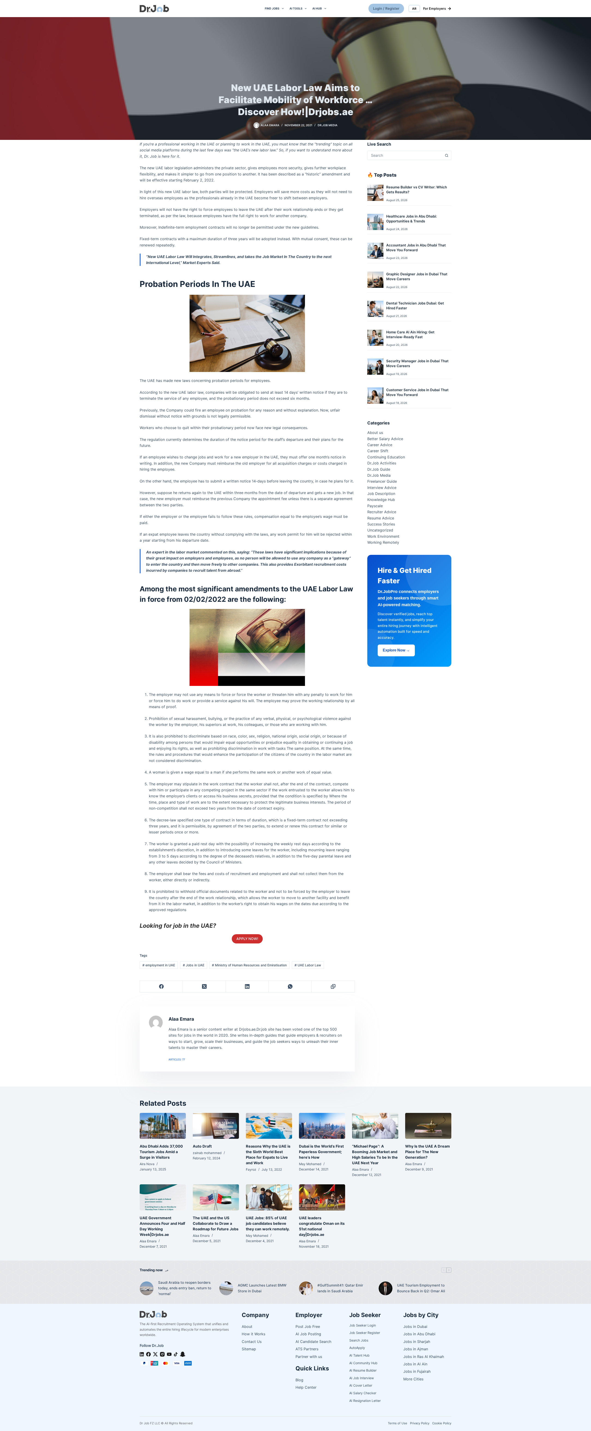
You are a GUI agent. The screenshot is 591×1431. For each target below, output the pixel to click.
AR (414, 8)
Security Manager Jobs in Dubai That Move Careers (417, 363)
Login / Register (386, 8)
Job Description (381, 493)
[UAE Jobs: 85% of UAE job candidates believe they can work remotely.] (269, 1197)
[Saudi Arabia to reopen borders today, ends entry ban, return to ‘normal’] (147, 1288)
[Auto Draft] (216, 1126)
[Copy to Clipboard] (333, 986)
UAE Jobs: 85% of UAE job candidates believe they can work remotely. (268, 1223)
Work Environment (383, 536)
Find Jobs (272, 8)
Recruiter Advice (381, 512)
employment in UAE (158, 965)
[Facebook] (161, 986)
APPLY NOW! (247, 939)
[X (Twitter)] (204, 986)
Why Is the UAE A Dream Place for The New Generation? (427, 1152)
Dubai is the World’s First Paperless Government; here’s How (321, 1152)
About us (375, 432)
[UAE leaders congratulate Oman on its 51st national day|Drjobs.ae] (322, 1197)
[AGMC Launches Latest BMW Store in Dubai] (226, 1288)
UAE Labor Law (308, 965)
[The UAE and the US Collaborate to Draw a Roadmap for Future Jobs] (216, 1197)
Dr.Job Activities (381, 463)
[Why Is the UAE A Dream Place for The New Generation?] (428, 1126)
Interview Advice (381, 487)
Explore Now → (396, 650)
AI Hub (317, 8)
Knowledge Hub (381, 499)
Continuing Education (386, 457)
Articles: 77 (177, 1059)
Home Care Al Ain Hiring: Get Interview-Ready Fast (410, 334)
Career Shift (377, 450)
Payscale (375, 506)
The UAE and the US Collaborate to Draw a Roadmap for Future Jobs (215, 1223)
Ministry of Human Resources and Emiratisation (249, 965)
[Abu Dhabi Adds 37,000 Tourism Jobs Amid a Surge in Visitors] (163, 1126)
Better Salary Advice (385, 438)
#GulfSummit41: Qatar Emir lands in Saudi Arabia (340, 1288)
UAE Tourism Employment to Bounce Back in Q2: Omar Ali (421, 1288)
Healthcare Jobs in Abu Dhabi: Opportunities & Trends (411, 218)
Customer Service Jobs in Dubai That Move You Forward (417, 392)
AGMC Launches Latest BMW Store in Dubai (262, 1288)
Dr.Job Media (328, 125)
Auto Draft (202, 1146)
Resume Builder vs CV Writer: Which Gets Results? (416, 189)
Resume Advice (380, 518)
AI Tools (295, 8)
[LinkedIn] (247, 986)
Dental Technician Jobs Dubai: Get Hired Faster (415, 305)
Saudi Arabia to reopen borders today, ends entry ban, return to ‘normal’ (184, 1288)
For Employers (437, 8)
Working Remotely (383, 542)
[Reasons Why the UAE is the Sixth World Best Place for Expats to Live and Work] (269, 1126)
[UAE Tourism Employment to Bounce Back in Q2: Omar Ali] (385, 1288)
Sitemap (249, 1349)
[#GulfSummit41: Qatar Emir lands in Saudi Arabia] (306, 1288)
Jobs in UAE (193, 965)
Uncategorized (380, 530)
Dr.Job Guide (378, 469)
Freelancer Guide (382, 481)
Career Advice (379, 444)
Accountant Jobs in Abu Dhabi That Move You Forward (416, 247)
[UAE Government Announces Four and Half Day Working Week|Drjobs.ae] (163, 1197)
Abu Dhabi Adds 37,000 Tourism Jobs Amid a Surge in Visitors (161, 1152)
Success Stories (381, 524)
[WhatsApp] (290, 986)
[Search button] (446, 155)
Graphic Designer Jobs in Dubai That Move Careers (416, 276)
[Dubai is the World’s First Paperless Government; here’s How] (322, 1126)
